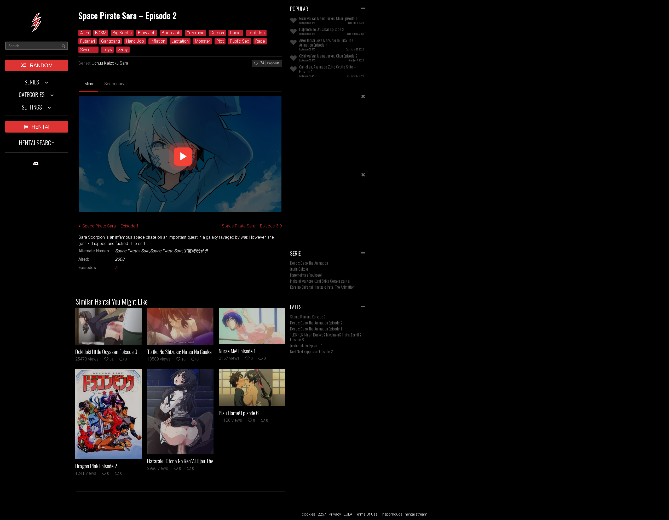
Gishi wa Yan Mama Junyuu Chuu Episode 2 (328, 56)
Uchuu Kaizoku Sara (110, 63)
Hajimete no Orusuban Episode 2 (321, 29)
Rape (260, 41)
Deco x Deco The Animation (309, 263)
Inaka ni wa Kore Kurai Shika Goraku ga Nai (320, 281)
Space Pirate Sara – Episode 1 (110, 226)
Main (88, 83)
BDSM (100, 32)
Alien (84, 32)
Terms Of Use (366, 514)
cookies (308, 514)
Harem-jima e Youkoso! (306, 275)
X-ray (123, 49)
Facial (235, 32)
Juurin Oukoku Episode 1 (306, 345)
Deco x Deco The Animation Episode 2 (316, 322)
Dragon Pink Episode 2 (96, 466)
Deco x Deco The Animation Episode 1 (316, 329)
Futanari (87, 41)
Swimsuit (88, 49)
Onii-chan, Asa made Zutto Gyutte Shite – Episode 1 (327, 69)
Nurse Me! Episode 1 (237, 351)
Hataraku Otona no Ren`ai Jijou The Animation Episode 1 (180, 461)
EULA (348, 514)
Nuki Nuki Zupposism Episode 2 (311, 351)
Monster (202, 41)
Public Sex (239, 41)
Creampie (195, 32)
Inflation (157, 41)
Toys (107, 49)
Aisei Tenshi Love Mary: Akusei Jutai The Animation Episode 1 (326, 42)
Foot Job (256, 32)
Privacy (335, 514)
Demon (217, 32)
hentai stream (416, 514)
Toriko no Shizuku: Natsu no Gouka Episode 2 (179, 352)
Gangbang (110, 41)
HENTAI (40, 127)
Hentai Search (37, 142)
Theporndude (391, 514)
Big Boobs (122, 32)
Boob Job (171, 32)
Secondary (114, 83)
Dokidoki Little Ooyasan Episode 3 (106, 352)
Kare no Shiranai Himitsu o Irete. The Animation (322, 287)
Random (41, 65)
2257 (322, 514)
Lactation (180, 41)
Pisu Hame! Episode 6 (239, 413)
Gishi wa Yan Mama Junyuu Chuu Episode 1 (328, 18)
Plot (220, 41)
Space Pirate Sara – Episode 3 (250, 226)
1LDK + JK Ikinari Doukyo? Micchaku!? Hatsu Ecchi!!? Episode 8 (325, 337)
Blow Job (146, 32)
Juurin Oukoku (299, 269)
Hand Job (135, 41)
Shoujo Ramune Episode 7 (308, 316)
